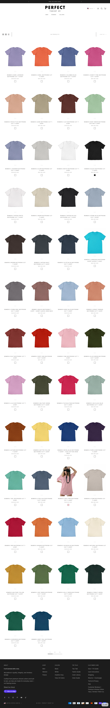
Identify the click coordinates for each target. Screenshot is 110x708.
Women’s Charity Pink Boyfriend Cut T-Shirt (95, 75)
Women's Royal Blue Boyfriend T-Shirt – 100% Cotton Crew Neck (68, 451)
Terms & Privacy (93, 681)
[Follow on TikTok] (25, 697)
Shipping (91, 675)
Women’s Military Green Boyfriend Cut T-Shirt (41, 404)
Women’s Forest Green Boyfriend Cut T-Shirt (95, 593)
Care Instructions (93, 672)
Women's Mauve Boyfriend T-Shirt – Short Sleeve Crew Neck (42, 310)
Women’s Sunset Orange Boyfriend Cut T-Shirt (94, 310)
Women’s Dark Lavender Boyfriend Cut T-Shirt (15, 75)
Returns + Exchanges (95, 678)
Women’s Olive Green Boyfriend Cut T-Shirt (95, 357)
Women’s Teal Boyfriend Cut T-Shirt (15, 499)
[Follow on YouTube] (21, 697)
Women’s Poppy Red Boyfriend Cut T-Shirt (41, 357)
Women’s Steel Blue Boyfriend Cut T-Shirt (41, 499)
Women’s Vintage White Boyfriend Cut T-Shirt (15, 216)
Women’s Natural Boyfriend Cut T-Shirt (95, 546)
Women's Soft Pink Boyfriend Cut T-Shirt (68, 499)
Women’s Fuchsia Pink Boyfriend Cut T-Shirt (68, 404)
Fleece (44, 675)
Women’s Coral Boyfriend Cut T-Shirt (41, 75)
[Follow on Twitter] (9, 697)
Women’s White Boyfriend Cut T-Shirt (68, 169)
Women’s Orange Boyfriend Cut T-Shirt (42, 546)
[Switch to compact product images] (8, 34)
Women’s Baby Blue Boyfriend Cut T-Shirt (68, 310)
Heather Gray (59, 675)
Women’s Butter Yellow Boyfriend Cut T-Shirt (41, 450)
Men (47, 14)
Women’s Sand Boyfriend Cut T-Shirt (42, 122)
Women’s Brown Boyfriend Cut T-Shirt (15, 263)
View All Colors (60, 678)
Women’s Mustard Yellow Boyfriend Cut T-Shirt (15, 593)
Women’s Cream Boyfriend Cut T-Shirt (41, 216)
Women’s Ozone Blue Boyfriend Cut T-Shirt (95, 216)
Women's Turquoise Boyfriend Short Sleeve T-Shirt (94, 260)
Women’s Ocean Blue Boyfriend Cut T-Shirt (68, 546)
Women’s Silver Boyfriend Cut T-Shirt (41, 169)
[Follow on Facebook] (4, 697)
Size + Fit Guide (93, 669)
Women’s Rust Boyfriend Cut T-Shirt (15, 357)
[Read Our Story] (9, 687)
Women (53, 14)
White (57, 672)
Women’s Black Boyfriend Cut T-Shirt (94, 169)
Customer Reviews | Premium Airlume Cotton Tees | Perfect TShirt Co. (96, 689)
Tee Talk (75, 669)
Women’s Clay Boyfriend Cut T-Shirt (68, 122)
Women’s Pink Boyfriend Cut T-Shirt (68, 357)
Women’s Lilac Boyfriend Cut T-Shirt (15, 404)
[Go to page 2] (59, 652)
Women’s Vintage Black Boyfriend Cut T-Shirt (68, 216)
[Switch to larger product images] (3, 34)
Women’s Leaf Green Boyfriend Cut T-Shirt (41, 593)
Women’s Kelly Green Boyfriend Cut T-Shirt (68, 593)
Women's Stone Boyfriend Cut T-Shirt (94, 499)
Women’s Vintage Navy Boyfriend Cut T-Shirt (42, 263)
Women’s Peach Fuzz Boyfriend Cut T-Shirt (15, 122)
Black (56, 669)
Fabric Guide (76, 672)
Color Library (76, 675)
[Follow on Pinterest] (17, 697)
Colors (61, 14)
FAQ (89, 684)
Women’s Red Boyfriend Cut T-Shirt (15, 546)
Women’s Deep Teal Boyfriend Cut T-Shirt (42, 640)
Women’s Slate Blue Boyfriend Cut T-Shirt (68, 263)
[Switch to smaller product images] (6, 34)
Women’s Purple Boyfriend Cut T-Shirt (95, 450)
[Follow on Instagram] (13, 697)
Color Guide (76, 678)
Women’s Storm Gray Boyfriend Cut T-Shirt (15, 310)
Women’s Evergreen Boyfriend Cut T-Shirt (15, 640)
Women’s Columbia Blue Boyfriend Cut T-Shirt (68, 75)
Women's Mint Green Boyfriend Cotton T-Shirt (94, 122)
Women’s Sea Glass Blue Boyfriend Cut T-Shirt (94, 404)
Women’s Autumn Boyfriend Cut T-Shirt (15, 450)
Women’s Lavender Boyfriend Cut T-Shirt (15, 169)
